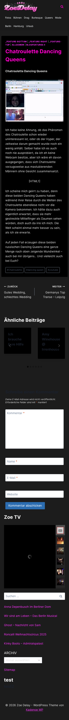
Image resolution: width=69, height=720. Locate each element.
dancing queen (35, 269)
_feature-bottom (16, 41)
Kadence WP (34, 709)
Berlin (8, 26)
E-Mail (12, 477)
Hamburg (19, 26)
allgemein (18, 44)
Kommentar (16, 413)
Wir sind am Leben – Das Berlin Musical (30, 616)
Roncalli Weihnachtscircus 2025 (25, 634)
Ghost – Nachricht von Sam (22, 625)
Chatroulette (14, 269)
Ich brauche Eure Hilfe (16, 339)
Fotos (8, 17)
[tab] (28, 367)
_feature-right (38, 41)
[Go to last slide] (10, 345)
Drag (26, 17)
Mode (58, 17)
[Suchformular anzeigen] (62, 7)
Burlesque (37, 17)
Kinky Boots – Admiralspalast (23, 643)
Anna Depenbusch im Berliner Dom (27, 606)
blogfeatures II (35, 44)
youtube (53, 269)
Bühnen (17, 17)
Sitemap (9, 669)
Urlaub (29, 26)
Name (12, 461)
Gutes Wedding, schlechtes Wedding (17, 292)
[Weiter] (59, 345)
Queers (49, 17)
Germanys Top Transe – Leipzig (54, 292)
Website (12, 494)
